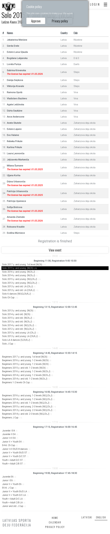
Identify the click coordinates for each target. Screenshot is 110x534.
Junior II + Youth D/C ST (14, 456)
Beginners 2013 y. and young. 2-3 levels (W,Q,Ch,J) (27, 410)
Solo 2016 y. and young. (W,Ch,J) (18, 271)
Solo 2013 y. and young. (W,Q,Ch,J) (19, 282)
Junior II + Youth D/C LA (14, 495)
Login (95, 4)
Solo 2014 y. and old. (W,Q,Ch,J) (18, 325)
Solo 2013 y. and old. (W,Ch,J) (17, 321)
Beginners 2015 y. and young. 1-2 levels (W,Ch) (25, 364)
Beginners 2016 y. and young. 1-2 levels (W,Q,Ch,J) (27, 395)
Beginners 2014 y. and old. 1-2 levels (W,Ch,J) (24, 378)
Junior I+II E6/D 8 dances (15, 449)
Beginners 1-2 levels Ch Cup (16, 382)
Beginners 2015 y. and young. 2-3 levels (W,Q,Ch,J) (27, 406)
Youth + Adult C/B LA (12, 502)
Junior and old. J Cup (12, 506)
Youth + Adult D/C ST (12, 460)
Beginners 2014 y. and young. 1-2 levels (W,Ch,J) (26, 375)
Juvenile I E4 (8, 430)
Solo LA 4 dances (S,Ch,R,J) (16, 340)
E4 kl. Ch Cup (8, 445)
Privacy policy (60, 20)
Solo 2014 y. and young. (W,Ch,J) (18, 275)
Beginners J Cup (10, 417)
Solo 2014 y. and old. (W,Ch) (16, 314)
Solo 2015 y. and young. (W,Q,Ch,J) (19, 279)
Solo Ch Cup (8, 297)
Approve (36, 20)
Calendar (55, 522)
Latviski (86, 517)
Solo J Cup (7, 343)
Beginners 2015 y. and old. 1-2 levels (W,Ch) (24, 367)
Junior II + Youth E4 (11, 441)
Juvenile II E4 (8, 434)
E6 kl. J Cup (8, 487)
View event (55, 250)
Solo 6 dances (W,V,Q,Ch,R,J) (16, 293)
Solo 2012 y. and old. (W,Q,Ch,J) (18, 329)
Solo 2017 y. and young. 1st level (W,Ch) (22, 264)
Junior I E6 (7, 480)
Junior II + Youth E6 (11, 484)
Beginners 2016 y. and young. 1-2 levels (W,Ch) (25, 360)
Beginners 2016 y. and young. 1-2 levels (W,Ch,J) (26, 371)
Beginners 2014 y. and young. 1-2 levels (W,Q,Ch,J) (27, 399)
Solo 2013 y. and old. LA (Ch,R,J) (18, 290)
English (101, 517)
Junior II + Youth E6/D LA (14, 491)
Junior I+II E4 (8, 438)
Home (55, 518)
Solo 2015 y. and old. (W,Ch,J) (17, 317)
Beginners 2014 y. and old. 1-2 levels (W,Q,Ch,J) (25, 402)
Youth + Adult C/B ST (12, 463)
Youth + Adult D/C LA (12, 498)
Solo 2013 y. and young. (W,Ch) (17, 310)
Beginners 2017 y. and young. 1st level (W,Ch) (24, 356)
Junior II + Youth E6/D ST (14, 452)
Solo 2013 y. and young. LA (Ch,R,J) (20, 336)
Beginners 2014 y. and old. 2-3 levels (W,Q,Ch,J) (25, 413)
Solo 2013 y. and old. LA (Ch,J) (17, 286)
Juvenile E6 (7, 476)
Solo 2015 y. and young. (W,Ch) (17, 268)
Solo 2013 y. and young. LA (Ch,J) (19, 332)
